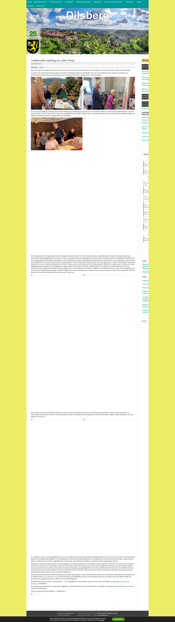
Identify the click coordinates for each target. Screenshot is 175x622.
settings (101, 620)
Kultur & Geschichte (113, 2)
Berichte (98, 2)
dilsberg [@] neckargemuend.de (107, 613)
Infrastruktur (56, 2)
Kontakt (30, 6)
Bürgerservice (40, 2)
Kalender (69, 2)
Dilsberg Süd (146, 120)
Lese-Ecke (40, 6)
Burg (139, 2)
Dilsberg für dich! (147, 132)
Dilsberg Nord (146, 117)
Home (29, 2)
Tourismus (129, 2)
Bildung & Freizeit (83, 2)
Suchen (144, 321)
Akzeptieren (118, 619)
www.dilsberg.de (103, 615)
